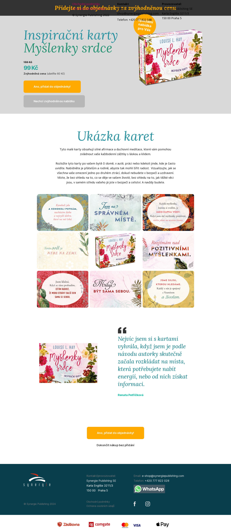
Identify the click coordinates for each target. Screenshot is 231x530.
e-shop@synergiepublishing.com (163, 475)
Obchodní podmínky (86, 4)
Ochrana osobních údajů (88, 9)
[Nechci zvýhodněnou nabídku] (54, 101)
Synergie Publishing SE (101, 480)
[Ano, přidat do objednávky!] (52, 87)
